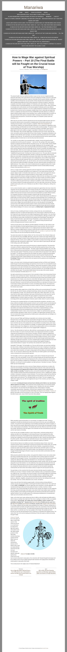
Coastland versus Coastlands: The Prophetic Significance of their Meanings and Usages (33, 22)
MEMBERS (48, 16)
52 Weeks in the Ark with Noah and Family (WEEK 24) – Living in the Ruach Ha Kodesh (33, 37)
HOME (21, 12)
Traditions (52, 390)
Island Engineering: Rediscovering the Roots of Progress (26, 16)
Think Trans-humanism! (43, 123)
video (16, 118)
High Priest (15, 503)
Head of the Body (36, 502)
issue (28, 167)
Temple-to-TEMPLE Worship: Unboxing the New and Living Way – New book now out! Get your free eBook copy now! (33, 19)
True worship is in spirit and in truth (45, 230)
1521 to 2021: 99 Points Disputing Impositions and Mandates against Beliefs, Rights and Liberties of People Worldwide (46, 572)
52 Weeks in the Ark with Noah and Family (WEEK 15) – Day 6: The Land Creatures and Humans (33, 25)
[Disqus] (33, 592)
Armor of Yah (24, 553)
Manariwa (33, 7)
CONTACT (56, 16)
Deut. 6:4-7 (13, 185)
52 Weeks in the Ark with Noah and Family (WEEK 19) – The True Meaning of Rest (33, 27)
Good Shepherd (26, 503)
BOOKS (46, 12)
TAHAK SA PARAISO (36, 12)
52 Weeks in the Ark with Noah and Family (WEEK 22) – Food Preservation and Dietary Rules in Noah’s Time (33, 30)
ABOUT (27, 12)
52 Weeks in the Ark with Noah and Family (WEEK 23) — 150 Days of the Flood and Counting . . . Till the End (33, 34)
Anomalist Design (45, 648)
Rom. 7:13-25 (32, 271)
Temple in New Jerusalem (49, 503)
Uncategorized (45, 69)
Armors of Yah (14, 517)
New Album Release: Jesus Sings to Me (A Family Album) (33, 14)
